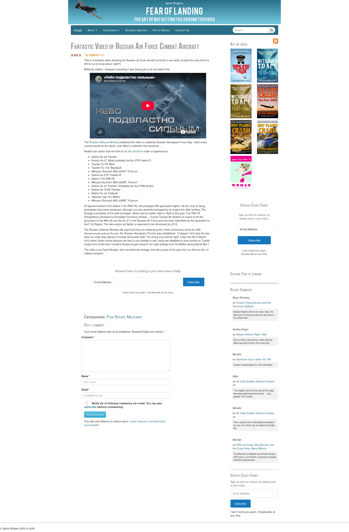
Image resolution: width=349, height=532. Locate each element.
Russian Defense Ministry (104, 142)
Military (134, 316)
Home (78, 30)
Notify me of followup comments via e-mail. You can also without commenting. (123, 405)
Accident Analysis (136, 30)
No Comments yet (95, 55)
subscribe (90, 407)
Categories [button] (110, 30)
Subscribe (240, 503)
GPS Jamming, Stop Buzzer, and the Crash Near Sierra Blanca (253, 446)
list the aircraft (132, 151)
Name (84, 376)
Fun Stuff (116, 316)
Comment (87, 337)
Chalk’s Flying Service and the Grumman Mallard (252, 304)
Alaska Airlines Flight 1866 (251, 334)
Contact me (182, 30)
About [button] (92, 30)
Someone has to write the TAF (253, 359)
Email (84, 389)
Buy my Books (161, 30)
